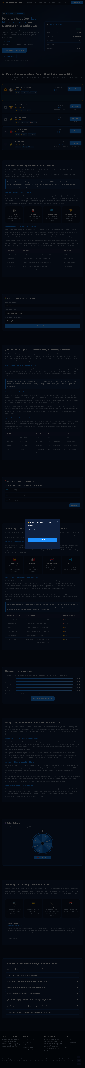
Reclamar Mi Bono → (42, 540)
